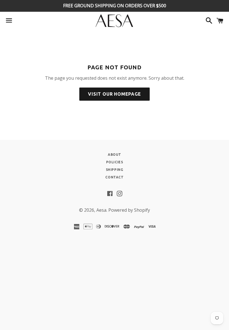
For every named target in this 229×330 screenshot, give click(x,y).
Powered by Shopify (129, 210)
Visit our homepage (114, 93)
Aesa (101, 210)
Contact (114, 177)
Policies (114, 162)
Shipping (114, 169)
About (114, 154)
